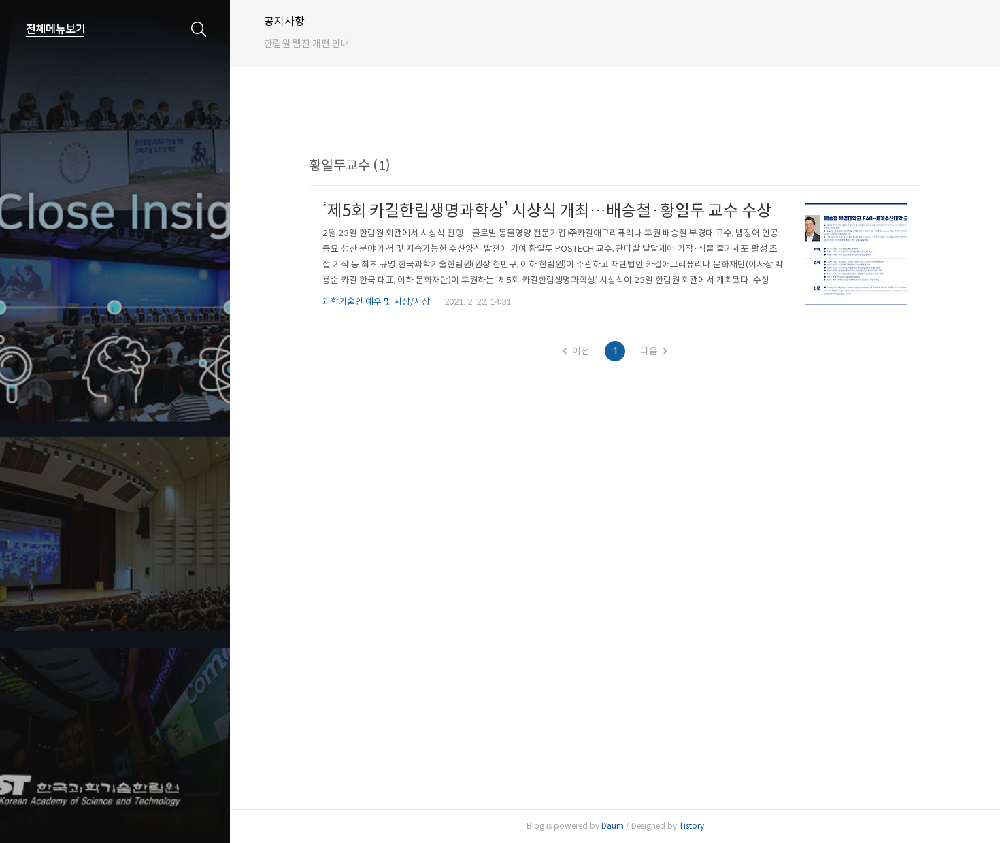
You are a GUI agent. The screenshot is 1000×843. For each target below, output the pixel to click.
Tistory (691, 826)
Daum (612, 826)
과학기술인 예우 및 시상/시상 (376, 302)
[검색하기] (199, 29)
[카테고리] (55, 29)
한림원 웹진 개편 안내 (307, 43)
